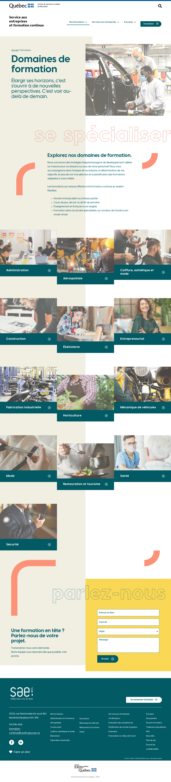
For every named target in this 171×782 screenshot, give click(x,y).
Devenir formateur (154, 723)
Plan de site (151, 740)
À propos (128, 22)
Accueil (14, 50)
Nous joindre (151, 718)
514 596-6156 (15, 724)
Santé (81, 732)
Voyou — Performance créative (153, 758)
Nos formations (76, 22)
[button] (128, 80)
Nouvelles (150, 736)
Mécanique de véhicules (89, 723)
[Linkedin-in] (20, 742)
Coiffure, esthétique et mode (62, 732)
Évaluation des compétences (121, 723)
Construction (55, 727)
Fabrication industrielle (60, 740)
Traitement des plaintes (156, 727)
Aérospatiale (55, 723)
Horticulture (84, 719)
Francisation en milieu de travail (122, 736)
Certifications (114, 718)
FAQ (147, 732)
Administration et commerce (62, 718)
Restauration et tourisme (89, 727)
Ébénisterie (55, 736)
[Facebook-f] (11, 742)
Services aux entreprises (104, 22)
